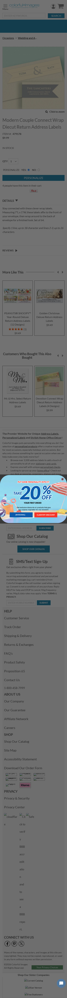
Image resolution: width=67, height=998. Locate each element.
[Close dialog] (62, 479)
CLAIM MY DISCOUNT (46, 515)
